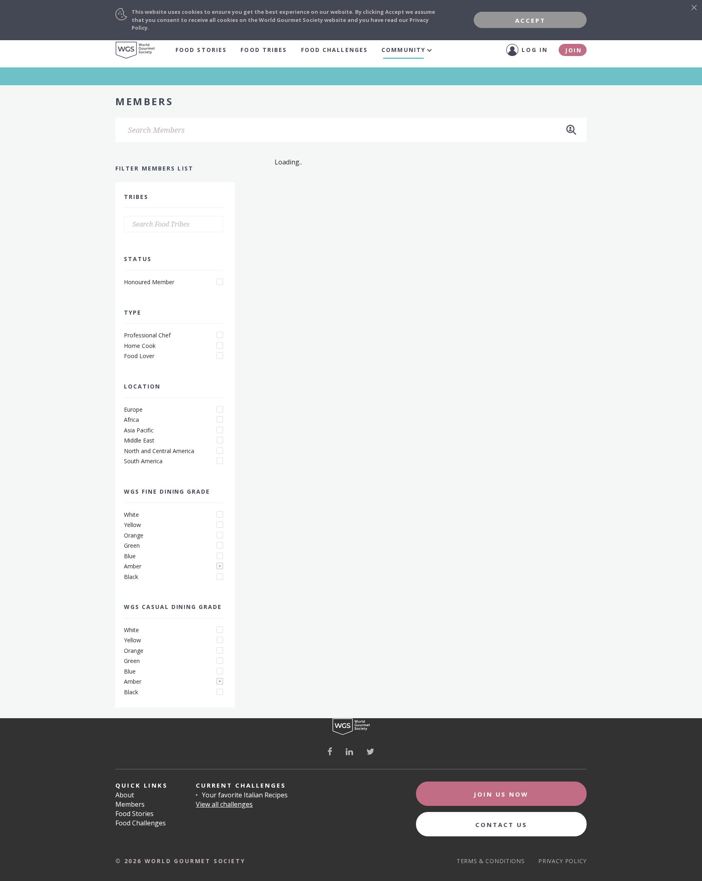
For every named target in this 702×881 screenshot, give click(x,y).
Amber (132, 566)
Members (130, 804)
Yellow (132, 525)
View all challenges (224, 804)
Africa (131, 419)
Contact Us (501, 825)
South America (143, 461)
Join (573, 50)
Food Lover (139, 356)
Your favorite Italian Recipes (245, 794)
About (124, 794)
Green (132, 545)
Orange (133, 535)
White (131, 514)
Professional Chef (147, 335)
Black (131, 577)
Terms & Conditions (491, 861)
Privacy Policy (562, 861)
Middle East (139, 440)
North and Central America (159, 451)
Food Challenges (334, 50)
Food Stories (201, 50)
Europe (133, 409)
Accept (530, 20)
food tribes (263, 50)
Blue (130, 556)
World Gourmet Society (135, 50)
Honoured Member (149, 282)
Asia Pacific (139, 430)
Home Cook (140, 346)
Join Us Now (501, 794)
